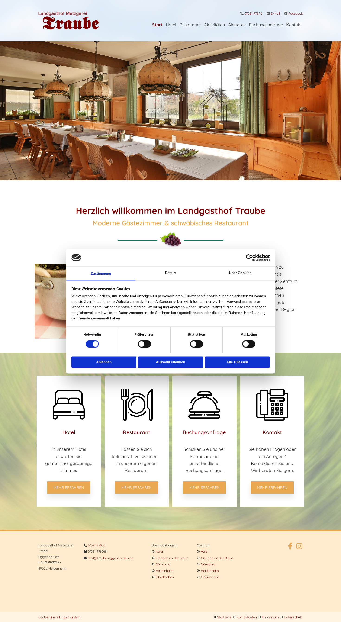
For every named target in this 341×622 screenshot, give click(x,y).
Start (157, 24)
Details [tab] (170, 273)
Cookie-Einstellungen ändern (59, 617)
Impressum (270, 617)
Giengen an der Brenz (172, 558)
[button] (68, 487)
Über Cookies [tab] (240, 273)
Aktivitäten (214, 24)
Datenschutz (293, 617)
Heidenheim (165, 571)
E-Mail (275, 13)
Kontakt (294, 24)
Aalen (160, 551)
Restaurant (190, 24)
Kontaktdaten (247, 617)
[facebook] (289, 546)
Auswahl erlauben (170, 362)
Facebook (295, 13)
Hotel (171, 24)
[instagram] (299, 546)
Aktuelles (236, 24)
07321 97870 (253, 13)
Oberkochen (165, 577)
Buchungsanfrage (266, 24)
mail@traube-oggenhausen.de (110, 558)
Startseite (224, 617)
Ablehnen (104, 362)
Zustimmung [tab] (101, 274)
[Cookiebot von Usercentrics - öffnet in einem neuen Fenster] (249, 257)
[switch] (144, 344)
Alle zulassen (237, 362)
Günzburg (163, 564)
